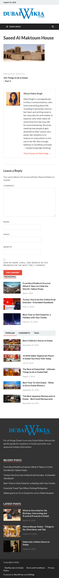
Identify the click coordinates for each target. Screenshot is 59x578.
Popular (10, 333)
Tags (36, 333)
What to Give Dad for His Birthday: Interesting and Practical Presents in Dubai (36, 513)
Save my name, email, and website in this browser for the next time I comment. (25, 264)
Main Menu (15, 26)
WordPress (19, 574)
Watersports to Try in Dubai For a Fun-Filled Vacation (29, 493)
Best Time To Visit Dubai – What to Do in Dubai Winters (38, 384)
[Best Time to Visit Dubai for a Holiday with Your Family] (12, 315)
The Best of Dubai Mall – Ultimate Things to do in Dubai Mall (39, 370)
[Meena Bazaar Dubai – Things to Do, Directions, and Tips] (12, 527)
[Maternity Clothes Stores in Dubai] (12, 542)
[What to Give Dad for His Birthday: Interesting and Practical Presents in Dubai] (12, 510)
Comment (9, 186)
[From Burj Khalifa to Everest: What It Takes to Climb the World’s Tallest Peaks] (12, 283)
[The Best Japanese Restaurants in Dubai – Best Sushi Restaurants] (12, 396)
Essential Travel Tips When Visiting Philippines (25, 488)
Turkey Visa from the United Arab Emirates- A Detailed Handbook (39, 301)
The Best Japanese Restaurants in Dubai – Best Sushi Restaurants (39, 397)
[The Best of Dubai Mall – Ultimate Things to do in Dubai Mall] (12, 369)
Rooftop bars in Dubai (14, 568)
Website (7, 247)
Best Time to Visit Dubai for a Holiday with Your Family (37, 316)
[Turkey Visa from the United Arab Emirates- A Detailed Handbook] (12, 299)
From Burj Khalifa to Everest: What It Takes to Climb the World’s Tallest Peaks (37, 286)
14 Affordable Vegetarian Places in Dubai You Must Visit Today (38, 357)
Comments (24, 333)
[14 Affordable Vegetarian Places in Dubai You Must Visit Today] (12, 356)
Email (7, 234)
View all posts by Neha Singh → (37, 153)
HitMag (31, 574)
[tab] (10, 333)
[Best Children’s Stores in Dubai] (12, 341)
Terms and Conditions (35, 568)
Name (7, 222)
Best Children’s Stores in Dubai (38, 340)
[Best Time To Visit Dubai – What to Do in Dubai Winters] (12, 383)
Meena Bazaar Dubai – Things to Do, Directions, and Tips (38, 528)
